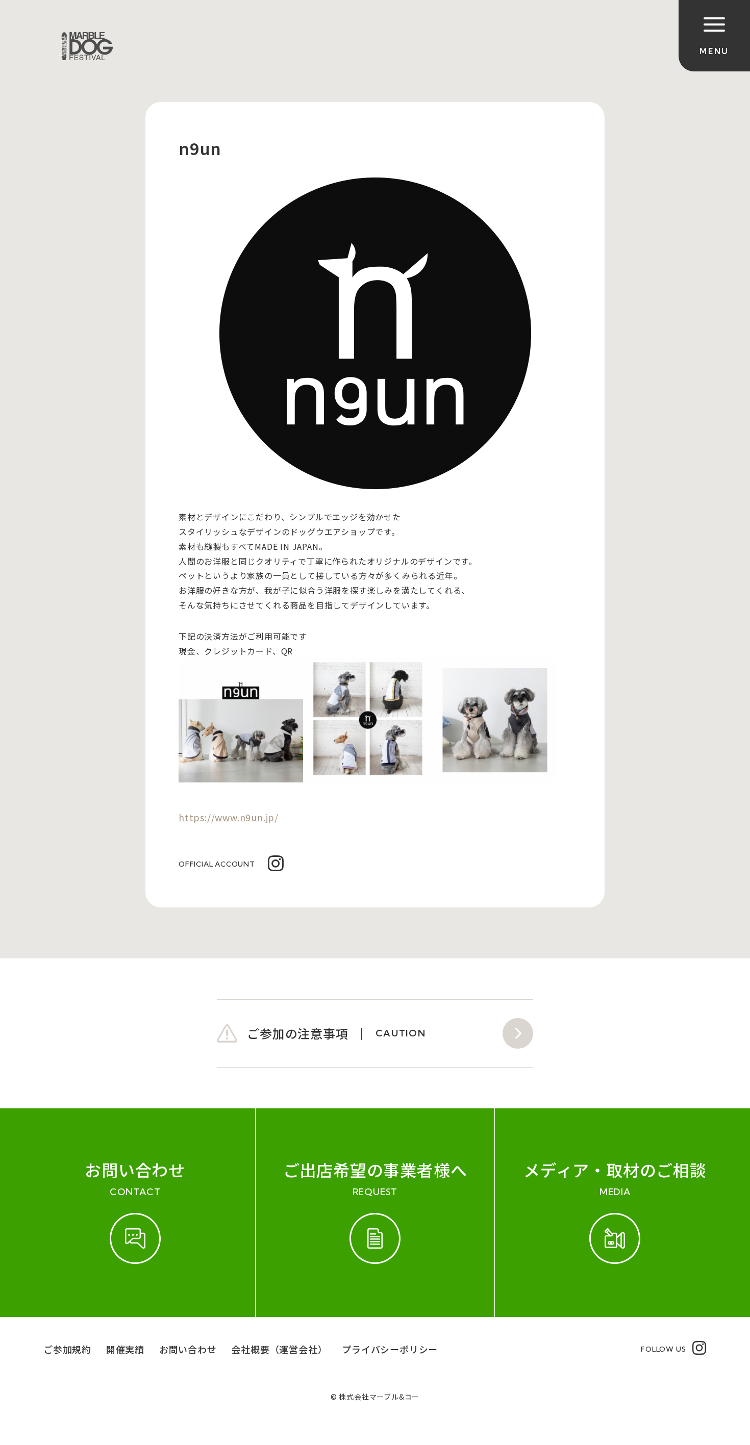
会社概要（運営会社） (279, 1349)
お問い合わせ (188, 1349)
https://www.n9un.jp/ (229, 817)
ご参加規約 (67, 1349)
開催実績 (125, 1349)
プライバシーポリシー (390, 1349)
